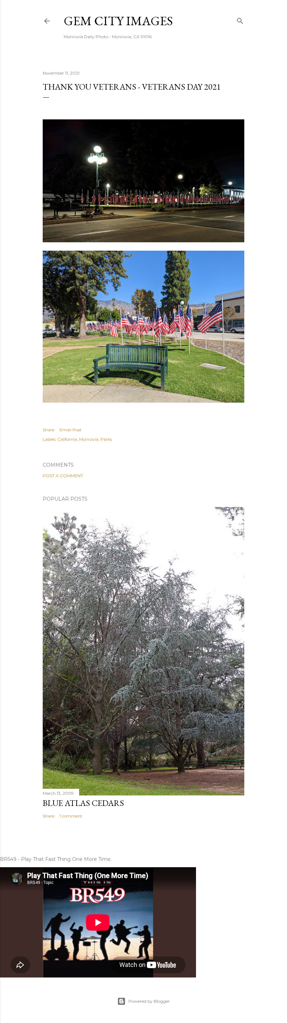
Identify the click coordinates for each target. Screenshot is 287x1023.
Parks (106, 439)
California (67, 439)
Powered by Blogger (149, 1001)
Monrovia (88, 439)
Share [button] (48, 429)
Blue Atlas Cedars (83, 803)
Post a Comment (63, 475)
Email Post (70, 429)
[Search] (240, 19)
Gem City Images (118, 21)
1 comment (70, 816)
